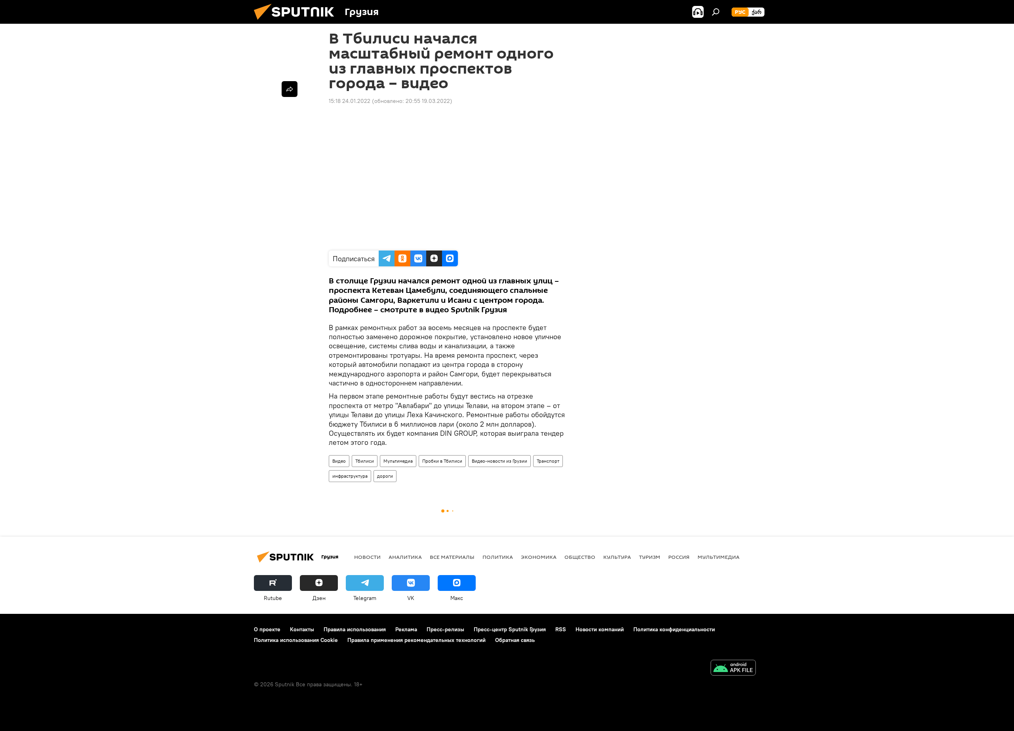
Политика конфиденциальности (674, 629)
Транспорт (548, 461)
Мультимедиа (398, 461)
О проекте (267, 629)
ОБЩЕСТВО (579, 556)
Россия (679, 556)
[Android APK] (733, 669)
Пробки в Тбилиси (442, 461)
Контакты (302, 629)
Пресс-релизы (445, 629)
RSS (560, 629)
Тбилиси (364, 461)
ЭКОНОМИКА (539, 556)
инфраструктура (350, 476)
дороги (385, 476)
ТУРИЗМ (649, 556)
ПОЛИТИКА (497, 556)
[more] (289, 89)
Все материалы (452, 556)
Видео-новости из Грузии (499, 461)
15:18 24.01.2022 (349, 100)
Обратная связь (515, 640)
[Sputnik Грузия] (297, 21)
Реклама (406, 629)
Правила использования (355, 629)
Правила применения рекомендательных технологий (416, 640)
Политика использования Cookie (296, 640)
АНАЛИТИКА (405, 556)
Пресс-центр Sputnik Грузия (510, 629)
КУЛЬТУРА (617, 556)
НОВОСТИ (367, 556)
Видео (339, 461)
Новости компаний (600, 629)
